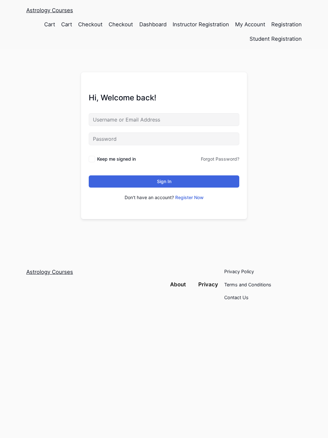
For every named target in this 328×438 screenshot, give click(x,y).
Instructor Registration (201, 24)
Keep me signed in (116, 159)
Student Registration (276, 39)
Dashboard (153, 24)
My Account (250, 24)
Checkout (90, 24)
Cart (49, 24)
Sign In (164, 181)
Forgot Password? (220, 159)
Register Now (189, 197)
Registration (286, 24)
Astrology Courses (49, 10)
